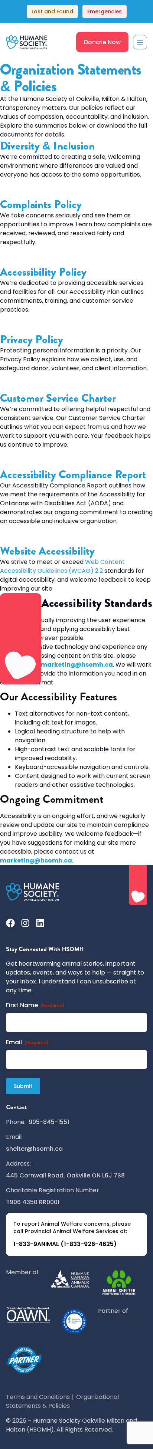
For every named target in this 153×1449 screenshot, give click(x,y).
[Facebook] (10, 923)
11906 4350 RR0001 (32, 1202)
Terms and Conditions (38, 1397)
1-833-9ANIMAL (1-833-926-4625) (65, 1244)
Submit (23, 1086)
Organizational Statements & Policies (62, 1401)
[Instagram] (25, 923)
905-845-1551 (49, 1122)
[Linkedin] (40, 923)
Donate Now (102, 42)
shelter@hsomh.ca (34, 1148)
